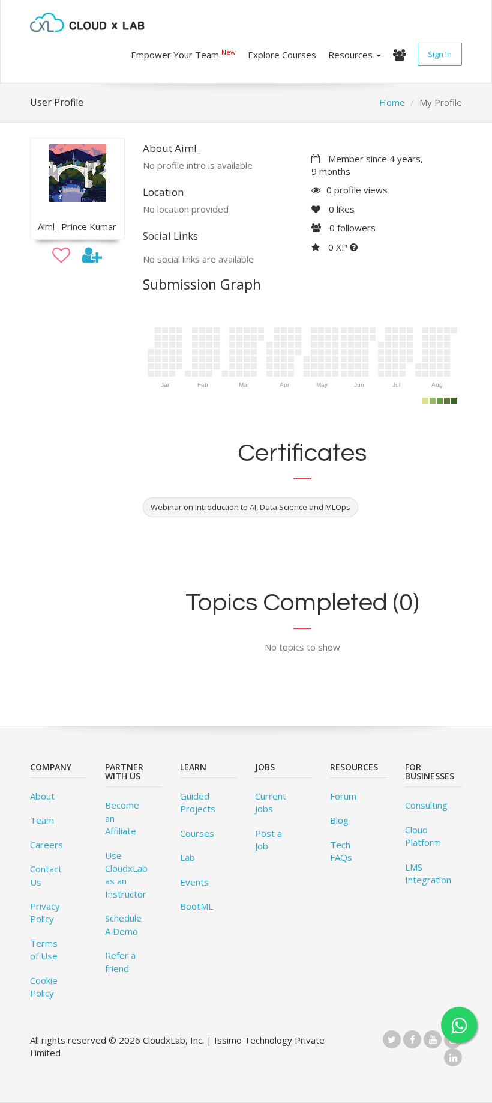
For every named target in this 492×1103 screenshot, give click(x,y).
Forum (343, 796)
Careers (46, 845)
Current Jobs (270, 802)
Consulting (426, 805)
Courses (197, 833)
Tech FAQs (341, 851)
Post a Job (268, 839)
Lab (187, 857)
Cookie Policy (44, 986)
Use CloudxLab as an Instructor (126, 874)
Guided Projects (197, 802)
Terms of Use (44, 949)
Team (42, 820)
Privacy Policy (45, 912)
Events (194, 882)
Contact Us (46, 875)
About (42, 796)
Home (392, 102)
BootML (196, 906)
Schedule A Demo (123, 924)
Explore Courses (282, 55)
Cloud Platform (423, 836)
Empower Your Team (183, 54)
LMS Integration (428, 873)
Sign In (440, 54)
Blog (339, 820)
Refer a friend (120, 961)
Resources (351, 55)
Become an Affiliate (122, 818)
